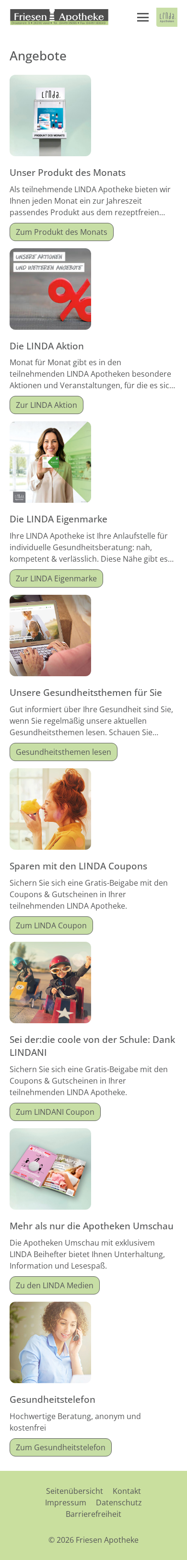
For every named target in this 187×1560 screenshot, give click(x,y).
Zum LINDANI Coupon (55, 1112)
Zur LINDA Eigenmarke (56, 578)
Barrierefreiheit (93, 1514)
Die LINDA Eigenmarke (58, 518)
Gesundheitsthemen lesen (63, 752)
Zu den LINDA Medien (55, 1285)
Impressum (65, 1502)
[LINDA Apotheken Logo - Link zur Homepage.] (166, 17)
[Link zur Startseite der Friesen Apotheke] (59, 17)
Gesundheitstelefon (52, 1399)
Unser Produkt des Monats (68, 172)
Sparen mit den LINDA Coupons (78, 865)
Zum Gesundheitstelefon (60, 1447)
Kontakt (127, 1491)
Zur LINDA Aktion (46, 405)
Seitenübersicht (74, 1491)
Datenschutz (119, 1502)
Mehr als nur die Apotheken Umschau (92, 1225)
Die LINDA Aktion (47, 345)
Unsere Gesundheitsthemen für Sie (86, 692)
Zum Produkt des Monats (61, 232)
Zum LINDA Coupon (51, 925)
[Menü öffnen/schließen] (143, 17)
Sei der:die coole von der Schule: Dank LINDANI (92, 1046)
